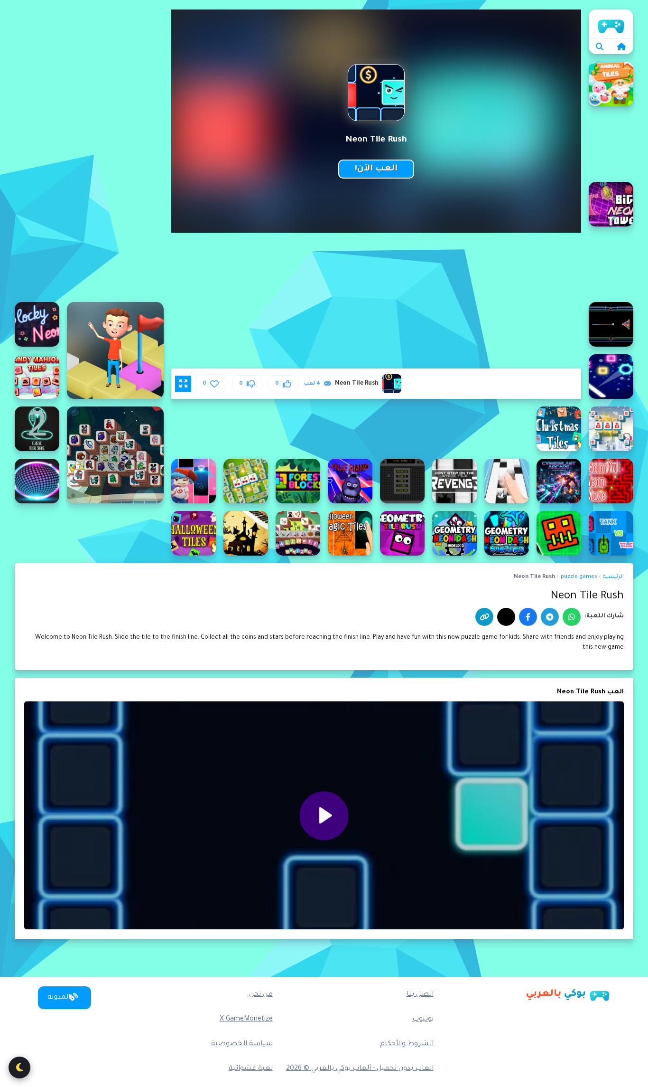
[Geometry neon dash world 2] (454, 533)
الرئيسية (611, 23)
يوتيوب (423, 1019)
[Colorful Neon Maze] (611, 481)
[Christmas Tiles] (559, 428)
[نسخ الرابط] (484, 617)
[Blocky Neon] (37, 324)
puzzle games (579, 577)
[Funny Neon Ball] (37, 481)
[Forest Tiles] (298, 481)
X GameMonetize (246, 1019)
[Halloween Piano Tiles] (245, 533)
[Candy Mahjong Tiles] (37, 376)
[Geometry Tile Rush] (402, 533)
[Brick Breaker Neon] (611, 376)
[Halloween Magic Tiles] (350, 533)
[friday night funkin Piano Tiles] (193, 481)
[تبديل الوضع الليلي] (19, 1067)
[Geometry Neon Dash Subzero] (506, 533)
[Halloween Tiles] (193, 533)
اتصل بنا (420, 995)
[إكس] (506, 617)
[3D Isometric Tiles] (115, 350)
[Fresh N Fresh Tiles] (245, 481)
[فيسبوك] (528, 617)
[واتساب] (572, 617)
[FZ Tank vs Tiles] (611, 533)
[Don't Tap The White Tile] (506, 481)
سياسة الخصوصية (242, 1044)
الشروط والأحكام (407, 1044)
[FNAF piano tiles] (350, 481)
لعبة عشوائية (251, 1069)
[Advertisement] (89, 151)
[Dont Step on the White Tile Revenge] (454, 481)
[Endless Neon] (402, 481)
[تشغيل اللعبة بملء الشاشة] (183, 383)
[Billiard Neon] (611, 324)
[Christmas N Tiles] (611, 428)
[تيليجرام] (550, 617)
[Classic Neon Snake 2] (37, 428)
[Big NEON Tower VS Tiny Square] (611, 204)
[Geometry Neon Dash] (559, 533)
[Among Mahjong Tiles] (115, 454)
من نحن (261, 995)
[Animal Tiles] (611, 84)
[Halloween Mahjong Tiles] (298, 533)
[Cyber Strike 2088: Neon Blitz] (559, 481)
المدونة (58, 998)
